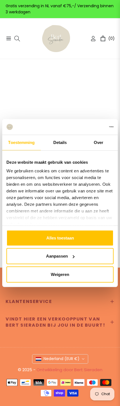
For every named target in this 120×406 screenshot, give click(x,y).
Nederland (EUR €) (62, 358)
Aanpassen (57, 256)
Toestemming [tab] (21, 142)
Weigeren (60, 274)
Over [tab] (98, 142)
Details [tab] (60, 142)
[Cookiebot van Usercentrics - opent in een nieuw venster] (89, 127)
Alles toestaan (60, 237)
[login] (91, 38)
